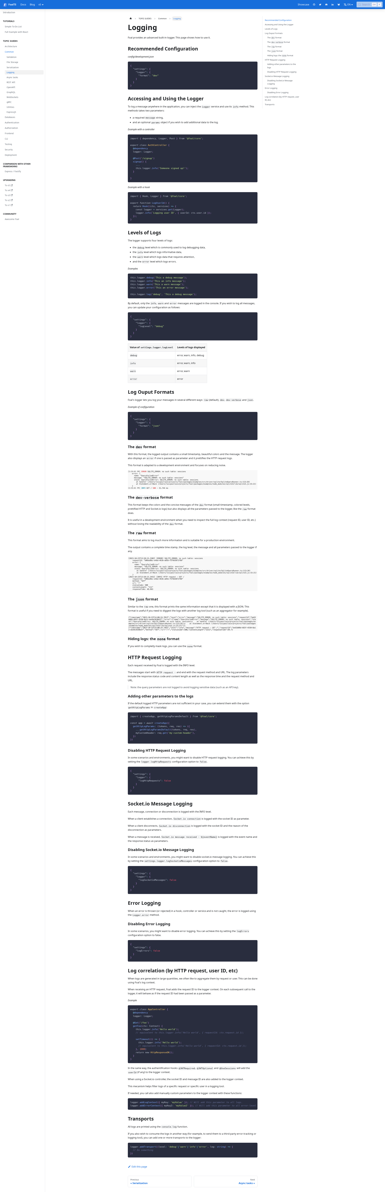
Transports (269, 104)
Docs (23, 4)
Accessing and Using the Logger (279, 24)
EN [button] (349, 4)
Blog (32, 4)
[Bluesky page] (339, 4)
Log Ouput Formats (274, 33)
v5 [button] (39, 4)
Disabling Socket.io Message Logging (280, 82)
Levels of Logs (271, 28)
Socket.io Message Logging (277, 76)
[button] (22, 21)
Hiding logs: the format (280, 55)
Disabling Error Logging (277, 92)
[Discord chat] (326, 4)
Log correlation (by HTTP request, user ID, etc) (282, 98)
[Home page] (131, 18)
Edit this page (139, 1166)
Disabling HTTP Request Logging (281, 71)
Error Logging (271, 88)
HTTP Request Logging (275, 59)
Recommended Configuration (278, 20)
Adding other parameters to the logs (281, 66)
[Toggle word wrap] (248, 1102)
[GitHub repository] (314, 4)
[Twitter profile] (320, 4)
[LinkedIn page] (333, 4)
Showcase (303, 4)
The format (274, 37)
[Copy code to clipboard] (253, 65)
